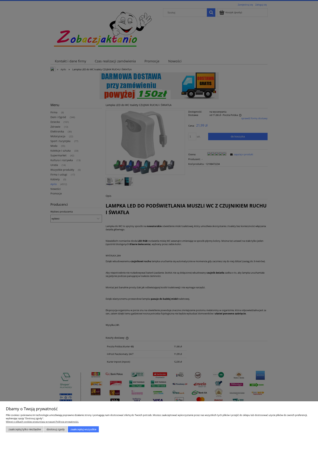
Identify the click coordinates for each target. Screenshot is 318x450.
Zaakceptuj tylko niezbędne (24, 429)
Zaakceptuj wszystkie (83, 429)
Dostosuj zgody (56, 429)
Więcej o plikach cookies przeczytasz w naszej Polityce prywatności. (42, 421)
